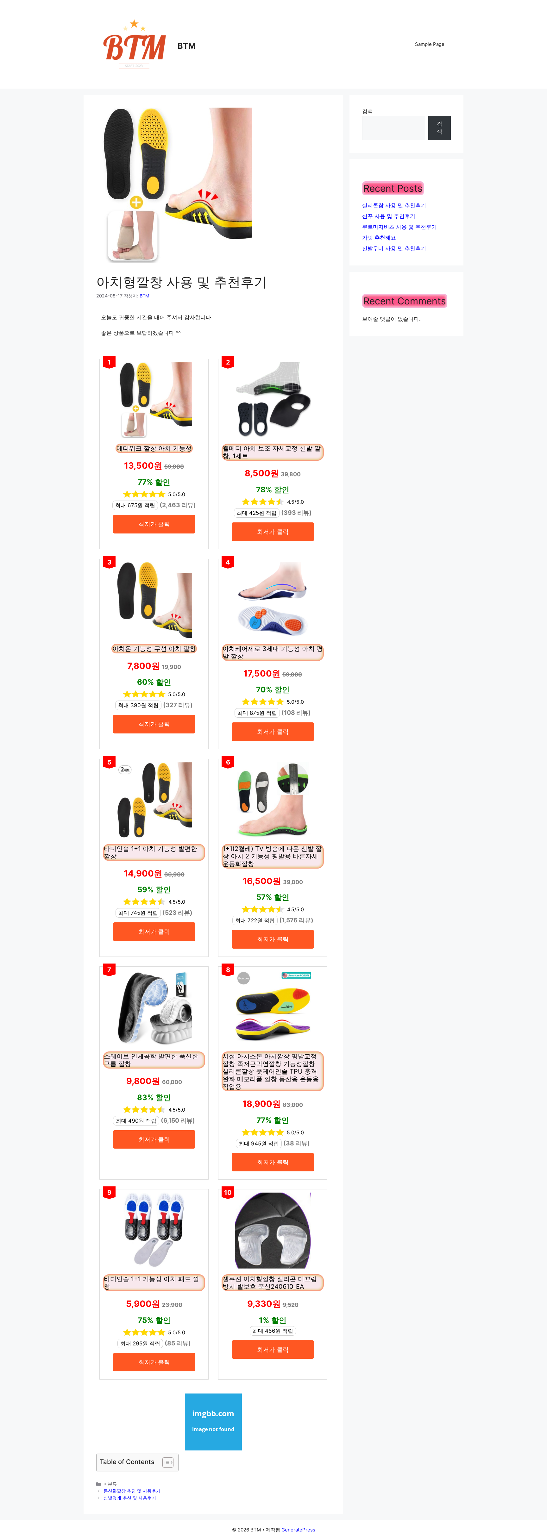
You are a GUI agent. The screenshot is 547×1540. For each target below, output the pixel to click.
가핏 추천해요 (379, 237)
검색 (367, 111)
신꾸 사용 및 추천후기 (388, 216)
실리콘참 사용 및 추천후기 (394, 205)
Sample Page (429, 44)
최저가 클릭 (154, 524)
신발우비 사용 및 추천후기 (394, 248)
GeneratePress (298, 1530)
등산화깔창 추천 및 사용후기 (132, 1490)
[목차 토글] (165, 1462)
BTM (187, 46)
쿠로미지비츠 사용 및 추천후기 (399, 227)
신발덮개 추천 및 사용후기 (130, 1497)
